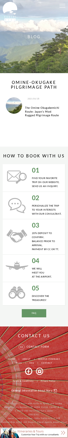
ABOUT (26, 359)
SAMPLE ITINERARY (49, 359)
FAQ (34, 313)
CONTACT (46, 363)
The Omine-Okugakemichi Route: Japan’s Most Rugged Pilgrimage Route (42, 112)
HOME (11, 359)
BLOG (19, 363)
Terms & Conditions (23, 381)
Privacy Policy (48, 381)
